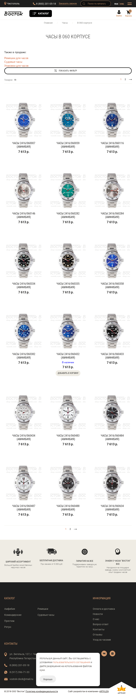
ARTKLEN (104, 691)
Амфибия (9, 608)
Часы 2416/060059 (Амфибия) (68, 144)
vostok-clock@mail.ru (21, 679)
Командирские (12, 614)
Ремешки (43, 608)
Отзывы (97, 634)
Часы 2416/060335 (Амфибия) (68, 285)
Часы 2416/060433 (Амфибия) (112, 355)
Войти (119, 16)
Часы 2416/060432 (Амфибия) (68, 355)
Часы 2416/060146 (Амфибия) (23, 215)
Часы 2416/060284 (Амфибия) (112, 215)
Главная (48, 22)
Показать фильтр (68, 70)
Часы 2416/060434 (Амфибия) (23, 437)
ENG (122, 4)
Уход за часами (102, 639)
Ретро (7, 627)
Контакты (98, 629)
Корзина (128, 16)
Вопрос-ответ (101, 624)
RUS (116, 4)
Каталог (43, 13)
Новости (98, 614)
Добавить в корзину (68, 373)
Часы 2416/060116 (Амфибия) (112, 144)
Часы (65, 22)
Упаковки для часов (16, 65)
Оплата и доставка (104, 608)
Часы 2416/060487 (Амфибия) (23, 507)
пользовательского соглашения (71, 662)
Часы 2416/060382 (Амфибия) (23, 355)
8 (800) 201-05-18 (46, 3)
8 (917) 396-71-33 (19, 672)
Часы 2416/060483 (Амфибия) (68, 437)
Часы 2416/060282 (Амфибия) (68, 215)
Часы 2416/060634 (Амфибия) (112, 507)
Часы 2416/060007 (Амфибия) (23, 144)
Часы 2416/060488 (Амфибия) (68, 507)
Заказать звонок (68, 3)
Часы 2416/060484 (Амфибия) (112, 437)
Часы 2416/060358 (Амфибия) (112, 285)
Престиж (9, 620)
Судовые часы (13, 61)
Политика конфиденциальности (42, 691)
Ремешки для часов (16, 58)
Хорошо (47, 679)
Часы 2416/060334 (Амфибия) (23, 285)
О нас (96, 619)
